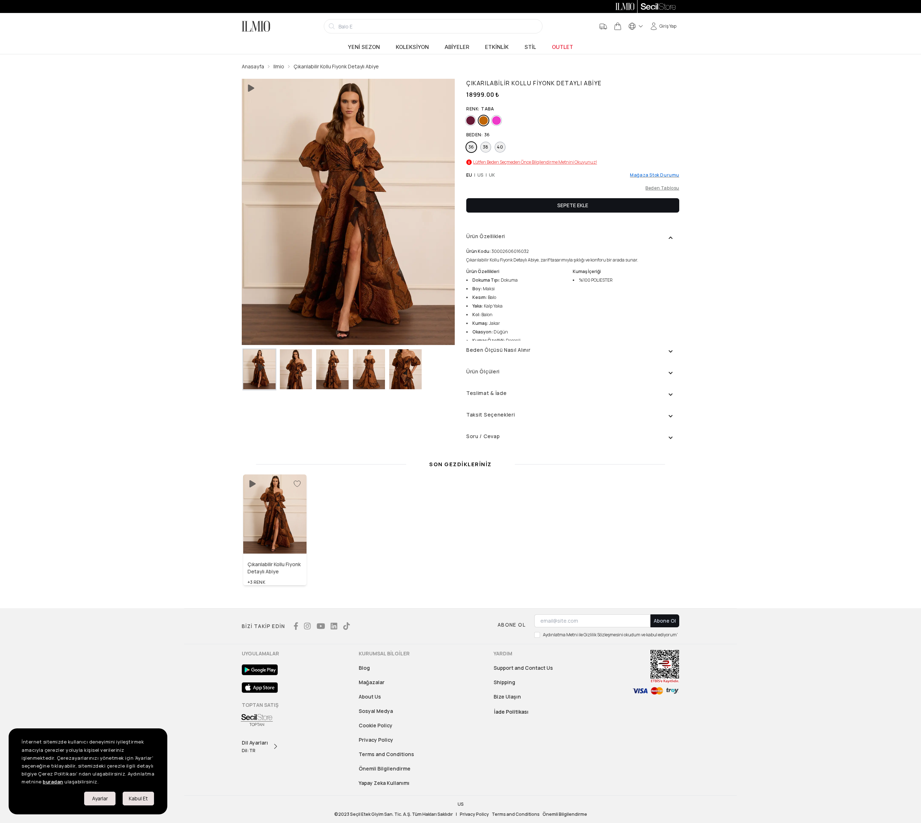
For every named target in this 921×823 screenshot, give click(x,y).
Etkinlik (497, 47)
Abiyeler (457, 47)
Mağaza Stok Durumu (654, 175)
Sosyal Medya (376, 711)
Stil (530, 47)
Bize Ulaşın (507, 696)
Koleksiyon (412, 47)
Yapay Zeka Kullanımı (384, 782)
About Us (370, 696)
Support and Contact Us (523, 667)
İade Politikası (511, 711)
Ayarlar (100, 798)
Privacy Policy (376, 739)
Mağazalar (372, 682)
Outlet (562, 47)
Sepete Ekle (572, 205)
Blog (364, 667)
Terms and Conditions (386, 754)
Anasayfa (253, 66)
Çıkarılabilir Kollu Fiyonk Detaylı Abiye (336, 66)
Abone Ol (665, 620)
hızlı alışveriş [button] (275, 538)
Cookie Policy (376, 725)
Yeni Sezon (364, 47)
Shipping (504, 682)
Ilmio (278, 66)
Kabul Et (138, 798)
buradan (53, 781)
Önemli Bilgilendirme (384, 768)
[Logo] (256, 26)
